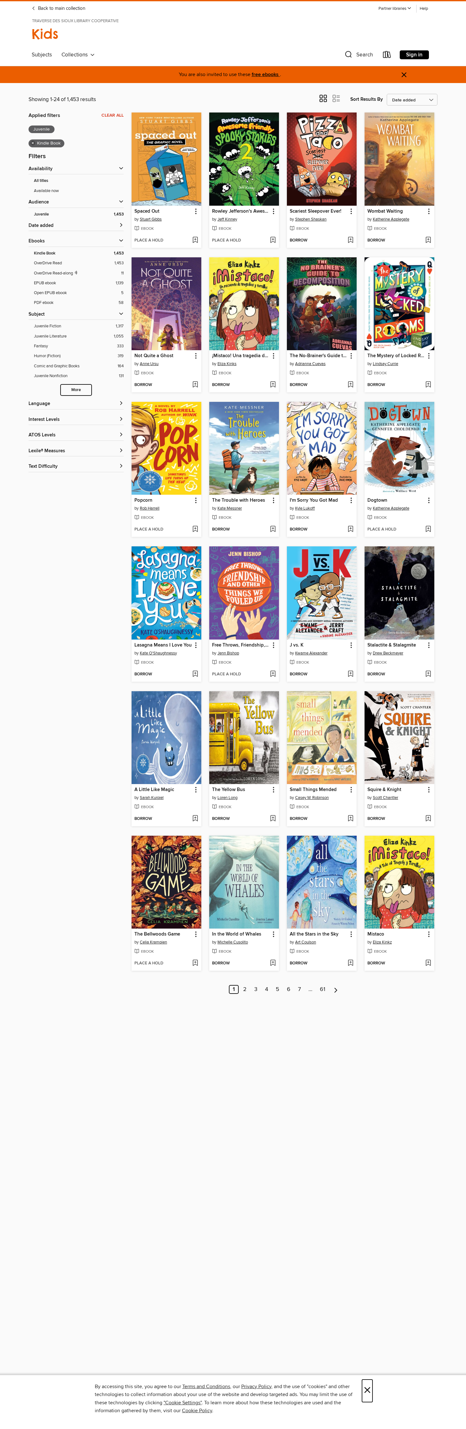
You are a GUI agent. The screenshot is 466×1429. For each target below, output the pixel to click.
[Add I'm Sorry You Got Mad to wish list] (350, 529)
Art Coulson (305, 942)
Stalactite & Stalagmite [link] (391, 645)
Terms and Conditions (206, 1386)
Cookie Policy (197, 1410)
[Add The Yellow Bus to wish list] (273, 819)
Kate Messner (229, 508)
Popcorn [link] (143, 500)
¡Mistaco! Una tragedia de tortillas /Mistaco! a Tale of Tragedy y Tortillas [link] (241, 356)
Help (424, 8)
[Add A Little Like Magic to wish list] (195, 819)
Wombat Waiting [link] (385, 211)
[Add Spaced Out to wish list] (195, 240)
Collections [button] (75, 54)
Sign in (414, 54)
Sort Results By (366, 99)
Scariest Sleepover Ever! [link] (315, 211)
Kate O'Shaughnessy (158, 653)
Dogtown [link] (377, 500)
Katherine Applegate (391, 219)
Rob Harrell (149, 508)
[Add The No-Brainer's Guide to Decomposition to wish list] (350, 385)
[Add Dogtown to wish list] (428, 529)
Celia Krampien (153, 942)
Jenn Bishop (228, 653)
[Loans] (387, 56)
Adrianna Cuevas (310, 363)
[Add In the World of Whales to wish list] (273, 963)
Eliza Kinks (226, 363)
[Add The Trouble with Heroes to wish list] (273, 529)
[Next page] (336, 989)
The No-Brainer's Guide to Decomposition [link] (319, 356)
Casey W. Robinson (312, 797)
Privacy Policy (256, 1386)
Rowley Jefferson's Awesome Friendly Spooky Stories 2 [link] (241, 211)
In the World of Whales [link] (236, 934)
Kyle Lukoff (305, 508)
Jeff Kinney (227, 219)
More (76, 390)
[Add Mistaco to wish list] (428, 963)
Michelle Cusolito (232, 942)
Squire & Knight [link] (384, 790)
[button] (395, 8)
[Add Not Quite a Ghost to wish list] (195, 385)
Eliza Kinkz (382, 942)
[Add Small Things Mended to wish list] (350, 819)
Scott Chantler (385, 797)
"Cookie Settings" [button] (183, 1403)
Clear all (112, 115)
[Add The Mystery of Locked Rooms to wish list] (428, 385)
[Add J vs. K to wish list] (350, 674)
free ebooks (266, 74)
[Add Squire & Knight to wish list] (428, 819)
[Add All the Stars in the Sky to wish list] (350, 963)
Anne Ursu (149, 363)
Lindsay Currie (385, 363)
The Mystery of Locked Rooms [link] (396, 356)
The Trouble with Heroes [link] (238, 500)
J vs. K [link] (296, 645)
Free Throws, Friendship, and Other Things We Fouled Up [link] (241, 645)
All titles (41, 180)
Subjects (42, 54)
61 (322, 989)
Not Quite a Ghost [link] (153, 356)
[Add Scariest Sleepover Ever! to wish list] (350, 240)
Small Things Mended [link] (313, 790)
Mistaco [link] (375, 934)
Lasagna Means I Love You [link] (163, 645)
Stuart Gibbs (151, 219)
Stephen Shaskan (311, 219)
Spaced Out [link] (146, 211)
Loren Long (227, 797)
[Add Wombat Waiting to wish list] (428, 240)
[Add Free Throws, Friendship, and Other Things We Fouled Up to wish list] (273, 674)
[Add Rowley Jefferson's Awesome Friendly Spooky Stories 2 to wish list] (273, 240)
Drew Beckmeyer (388, 653)
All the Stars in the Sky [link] (314, 934)
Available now (46, 190)
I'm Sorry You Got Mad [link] (314, 500)
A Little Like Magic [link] (154, 790)
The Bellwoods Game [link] (157, 934)
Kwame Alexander (311, 653)
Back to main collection (61, 8)
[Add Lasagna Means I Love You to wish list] (195, 674)
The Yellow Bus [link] (228, 790)
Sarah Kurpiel (152, 797)
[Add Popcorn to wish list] (195, 529)
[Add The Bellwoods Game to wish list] (195, 963)
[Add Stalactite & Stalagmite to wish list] (428, 674)
